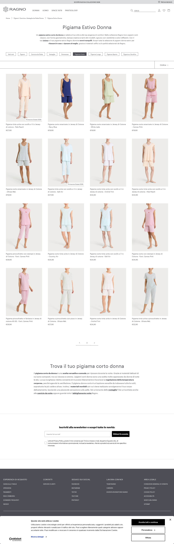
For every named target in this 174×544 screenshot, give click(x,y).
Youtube (75, 496)
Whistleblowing (150, 500)
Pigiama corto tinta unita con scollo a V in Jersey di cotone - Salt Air (107, 255)
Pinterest (75, 500)
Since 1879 (57, 10)
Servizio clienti (49, 484)
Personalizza (147, 530)
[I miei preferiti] (164, 10)
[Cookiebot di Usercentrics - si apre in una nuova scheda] (15, 539)
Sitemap (147, 504)
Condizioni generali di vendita (156, 484)
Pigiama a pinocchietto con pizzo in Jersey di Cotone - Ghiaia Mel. (65, 319)
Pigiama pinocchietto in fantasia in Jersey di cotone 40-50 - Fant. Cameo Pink (23, 319)
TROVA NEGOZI (166, 2)
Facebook (75, 484)
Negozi (6, 504)
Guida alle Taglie (10, 484)
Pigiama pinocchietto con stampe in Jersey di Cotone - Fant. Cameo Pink (23, 255)
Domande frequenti (11, 500)
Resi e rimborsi (9, 496)
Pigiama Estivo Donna (54, 18)
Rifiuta (148, 538)
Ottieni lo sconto (120, 434)
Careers (110, 488)
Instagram (76, 488)
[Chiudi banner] (170, 519)
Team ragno (111, 484)
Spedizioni (7, 488)
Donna (35, 10)
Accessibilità (149, 496)
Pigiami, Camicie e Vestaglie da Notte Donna (29, 18)
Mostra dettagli (37, 537)
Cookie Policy (149, 492)
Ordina (163, 64)
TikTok (74, 492)
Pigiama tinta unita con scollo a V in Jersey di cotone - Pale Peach (23, 125)
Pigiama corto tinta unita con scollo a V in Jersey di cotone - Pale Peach (149, 190)
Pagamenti (7, 492)
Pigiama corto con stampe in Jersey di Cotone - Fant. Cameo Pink (147, 255)
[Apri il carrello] (169, 10)
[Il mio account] (159, 10)
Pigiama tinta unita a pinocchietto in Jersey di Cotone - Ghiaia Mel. (149, 319)
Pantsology (71, 10)
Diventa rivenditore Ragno (117, 492)
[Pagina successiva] (94, 342)
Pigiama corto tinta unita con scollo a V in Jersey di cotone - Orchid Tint (107, 190)
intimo (45, 40)
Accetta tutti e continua (148, 522)
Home (8, 18)
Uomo (45, 10)
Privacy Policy (149, 488)
